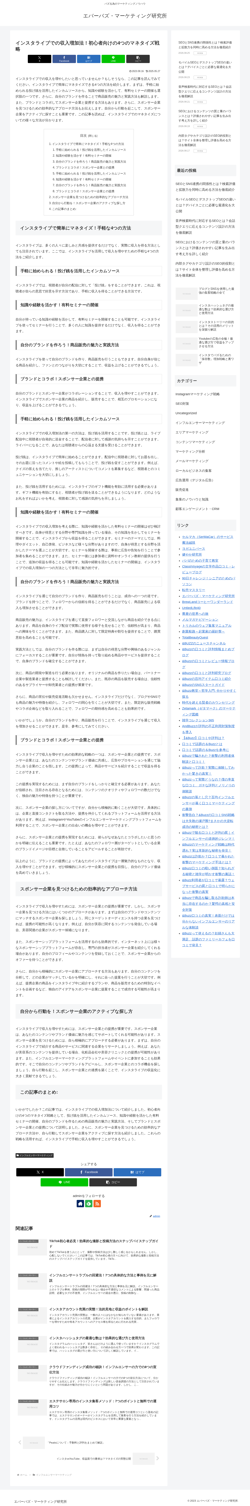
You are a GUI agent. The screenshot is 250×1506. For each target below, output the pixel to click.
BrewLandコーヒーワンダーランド (207, 602)
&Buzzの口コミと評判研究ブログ (206, 673)
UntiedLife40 (191, 608)
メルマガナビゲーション (200, 619)
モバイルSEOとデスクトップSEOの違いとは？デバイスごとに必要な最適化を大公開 (205, 67)
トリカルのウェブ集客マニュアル (207, 625)
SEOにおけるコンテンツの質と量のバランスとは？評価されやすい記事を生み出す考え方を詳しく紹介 (205, 116)
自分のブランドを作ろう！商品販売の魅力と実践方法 (91, 161)
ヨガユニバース (193, 549)
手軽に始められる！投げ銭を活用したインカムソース (91, 149)
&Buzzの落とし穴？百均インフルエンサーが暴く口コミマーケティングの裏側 (208, 803)
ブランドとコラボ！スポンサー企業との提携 (85, 167)
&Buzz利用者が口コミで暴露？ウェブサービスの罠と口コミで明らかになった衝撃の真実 (208, 886)
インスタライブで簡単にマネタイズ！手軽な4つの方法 (88, 143)
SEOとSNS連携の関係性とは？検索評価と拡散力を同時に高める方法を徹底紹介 (205, 186)
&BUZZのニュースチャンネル (204, 643)
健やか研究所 (192, 554)
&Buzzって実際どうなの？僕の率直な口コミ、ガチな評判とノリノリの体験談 (208, 785)
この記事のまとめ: (64, 208)
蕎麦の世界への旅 (195, 614)
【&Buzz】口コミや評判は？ (203, 738)
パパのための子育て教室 (200, 560)
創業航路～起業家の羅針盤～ (203, 631)
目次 (83, 135)
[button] (138, 59)
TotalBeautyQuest (195, 637)
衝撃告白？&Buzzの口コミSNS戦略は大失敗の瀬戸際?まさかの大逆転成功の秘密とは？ (208, 821)
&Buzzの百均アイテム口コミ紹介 (206, 679)
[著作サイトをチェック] (80, 1203)
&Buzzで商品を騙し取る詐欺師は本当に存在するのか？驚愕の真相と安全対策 (208, 904)
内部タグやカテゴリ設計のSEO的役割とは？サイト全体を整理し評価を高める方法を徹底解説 (205, 140)
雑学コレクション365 (198, 720)
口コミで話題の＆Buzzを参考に (205, 750)
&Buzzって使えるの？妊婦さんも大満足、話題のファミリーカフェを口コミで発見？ (208, 939)
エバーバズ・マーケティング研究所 (208, 596)
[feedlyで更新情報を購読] (88, 1203)
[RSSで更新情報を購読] (97, 1203)
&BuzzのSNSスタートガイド (203, 685)
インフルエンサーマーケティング (36, 1155)
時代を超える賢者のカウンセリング (208, 702)
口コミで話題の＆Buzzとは (202, 744)
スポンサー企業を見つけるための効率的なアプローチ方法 (90, 197)
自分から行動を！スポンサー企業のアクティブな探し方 (88, 203)
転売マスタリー (193, 590)
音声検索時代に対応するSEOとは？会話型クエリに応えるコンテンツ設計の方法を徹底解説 (205, 91)
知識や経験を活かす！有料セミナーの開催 (83, 155)
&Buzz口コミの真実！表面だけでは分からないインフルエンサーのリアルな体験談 (208, 921)
